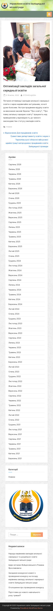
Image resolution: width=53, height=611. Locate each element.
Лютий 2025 (13, 251)
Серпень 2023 (14, 338)
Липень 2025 (14, 227)
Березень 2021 (15, 458)
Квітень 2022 (14, 410)
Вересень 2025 (15, 217)
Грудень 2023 (14, 319)
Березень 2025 (15, 246)
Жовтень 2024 (14, 270)
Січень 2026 (13, 198)
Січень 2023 (13, 372)
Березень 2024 (15, 304)
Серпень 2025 (14, 222)
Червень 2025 (14, 232)
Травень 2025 (14, 237)
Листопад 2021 (15, 429)
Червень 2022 (14, 400)
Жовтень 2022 (14, 386)
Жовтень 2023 (14, 328)
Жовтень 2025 (14, 213)
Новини (9, 127)
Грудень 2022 (14, 376)
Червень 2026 (14, 174)
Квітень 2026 (14, 184)
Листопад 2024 (15, 265)
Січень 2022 (13, 420)
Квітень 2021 (14, 453)
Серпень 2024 (14, 280)
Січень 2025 (13, 256)
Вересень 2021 (15, 434)
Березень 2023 (15, 362)
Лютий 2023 (13, 367)
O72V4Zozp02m (29, 95)
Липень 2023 (14, 343)
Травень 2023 (14, 352)
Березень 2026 (15, 188)
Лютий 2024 (13, 309)
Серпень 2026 (14, 164)
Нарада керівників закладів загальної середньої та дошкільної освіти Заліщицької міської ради (25, 556)
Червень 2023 (14, 347)
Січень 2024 (13, 314)
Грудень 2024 (14, 261)
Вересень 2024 (15, 275)
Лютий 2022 (13, 415)
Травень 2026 (14, 179)
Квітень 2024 (14, 299)
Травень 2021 (14, 449)
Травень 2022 (14, 405)
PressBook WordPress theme (31, 608)
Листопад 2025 (15, 208)
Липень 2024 (14, 285)
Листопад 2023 (15, 323)
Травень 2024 (14, 294)
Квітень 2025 (14, 241)
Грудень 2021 (14, 424)
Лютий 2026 (13, 193)
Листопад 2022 (15, 381)
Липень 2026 (14, 169)
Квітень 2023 (14, 357)
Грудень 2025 (14, 203)
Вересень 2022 (15, 391)
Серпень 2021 (14, 439)
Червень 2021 (14, 444)
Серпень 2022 (14, 396)
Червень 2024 (14, 290)
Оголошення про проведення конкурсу (26, 587)
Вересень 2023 (15, 333)
